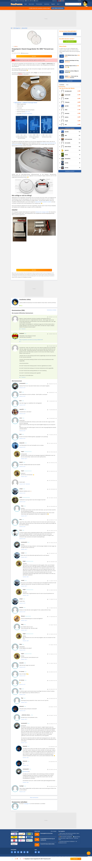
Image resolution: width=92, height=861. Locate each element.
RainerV (22, 462)
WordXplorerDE (68, 91)
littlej (23, 624)
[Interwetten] (14, 837)
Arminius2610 (23, 383)
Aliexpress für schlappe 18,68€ (42, 212)
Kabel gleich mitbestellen (27, 113)
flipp (21, 688)
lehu (66, 124)
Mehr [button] (58, 4)
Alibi (66, 135)
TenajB (66, 120)
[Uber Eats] (29, 840)
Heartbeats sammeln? (69, 128)
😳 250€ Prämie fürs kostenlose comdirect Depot (39, 8)
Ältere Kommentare (34, 797)
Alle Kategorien (16, 28)
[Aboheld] (14, 833)
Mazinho (22, 607)
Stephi (26, 451)
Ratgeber (53, 4)
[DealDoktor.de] (16, 4)
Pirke (23, 506)
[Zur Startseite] (85, 3)
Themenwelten (39, 4)
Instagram (23, 0)
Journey (66, 167)
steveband (22, 333)
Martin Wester (68, 146)
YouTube (28, 0)
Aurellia (66, 162)
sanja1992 (22, 409)
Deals (25, 4)
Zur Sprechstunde (70, 41)
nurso (21, 418)
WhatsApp (13, 0)
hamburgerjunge (68, 139)
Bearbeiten (24, 328)
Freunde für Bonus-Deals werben (47, 843)
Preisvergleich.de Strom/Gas (46, 833)
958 (25, 53)
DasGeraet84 (67, 94)
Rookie (66, 154)
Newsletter (36, 0)
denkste (66, 117)
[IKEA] (29, 833)
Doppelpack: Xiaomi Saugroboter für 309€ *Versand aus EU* (37, 858)
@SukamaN (26, 771)
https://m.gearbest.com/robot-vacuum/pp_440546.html (30, 339)
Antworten (21, 387)
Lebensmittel (24, 28)
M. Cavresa (22, 671)
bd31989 (66, 106)
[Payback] (29, 837)
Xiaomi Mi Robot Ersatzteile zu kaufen (43, 201)
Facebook (18, 0)
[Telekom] (22, 840)
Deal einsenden (70, 33)
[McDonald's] (22, 837)
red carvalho (67, 142)
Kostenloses (46, 4)
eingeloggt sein (27, 803)
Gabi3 (66, 109)
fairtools (26, 616)
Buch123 (66, 150)
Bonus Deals (31, 4)
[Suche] (79, 4)
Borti (21, 392)
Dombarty (67, 113)
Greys (21, 530)
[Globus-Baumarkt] (22, 833)
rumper (22, 488)
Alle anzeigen (70, 80)
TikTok (32, 0)
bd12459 (66, 98)
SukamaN (22, 706)
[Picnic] (14, 840)
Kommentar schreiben (51, 310)
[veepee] (14, 843)
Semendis (22, 662)
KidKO (24, 497)
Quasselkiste (67, 158)
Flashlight (22, 786)
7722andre (67, 102)
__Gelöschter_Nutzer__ (27, 715)
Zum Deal (34, 56)
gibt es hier (27, 111)
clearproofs (23, 442)
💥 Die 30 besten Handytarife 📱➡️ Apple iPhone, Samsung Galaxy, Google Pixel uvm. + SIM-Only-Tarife (69, 838)
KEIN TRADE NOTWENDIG (57, 8)
